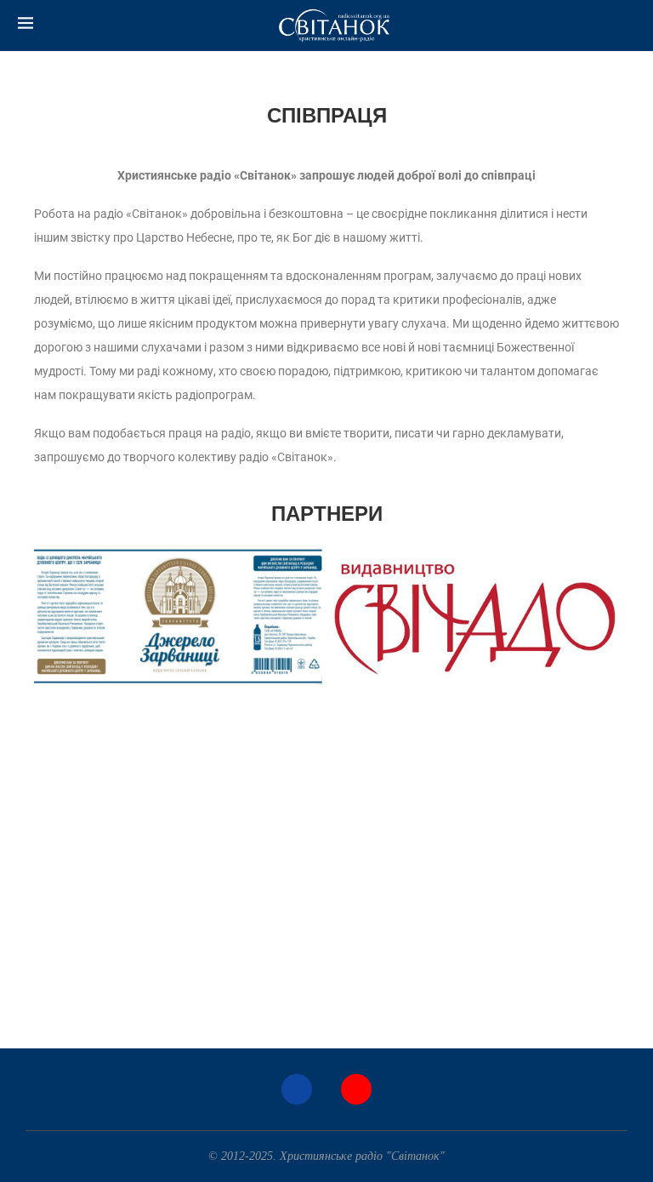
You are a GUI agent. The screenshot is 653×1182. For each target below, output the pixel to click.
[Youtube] (356, 1089)
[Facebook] (296, 1089)
